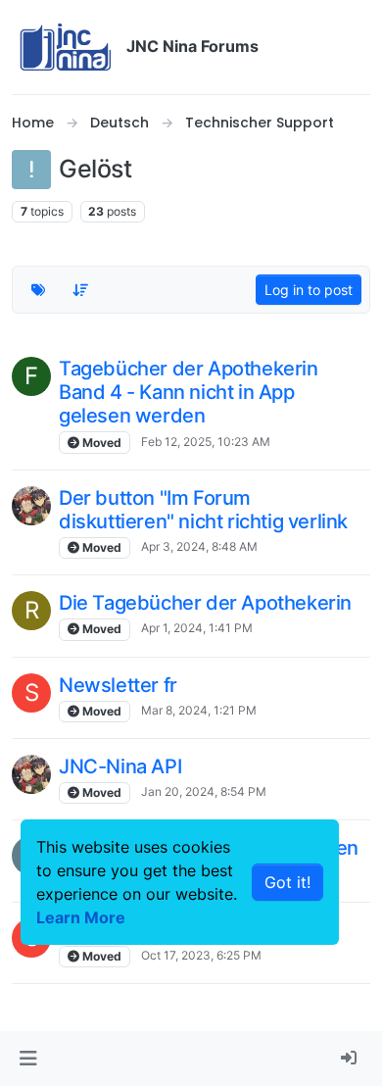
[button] (28, 1058)
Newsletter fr (118, 685)
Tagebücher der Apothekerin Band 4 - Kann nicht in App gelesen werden (188, 392)
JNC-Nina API (120, 766)
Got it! (287, 882)
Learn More (80, 917)
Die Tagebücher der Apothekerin (205, 603)
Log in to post (308, 289)
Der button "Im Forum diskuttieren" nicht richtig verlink (203, 509)
